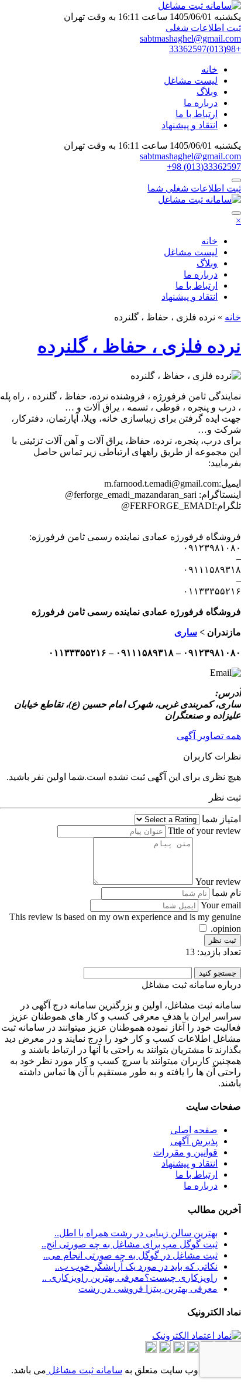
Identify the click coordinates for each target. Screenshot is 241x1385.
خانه (209, 69)
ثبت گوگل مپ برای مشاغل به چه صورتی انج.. (130, 1244)
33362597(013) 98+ (204, 167)
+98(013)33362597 (205, 49)
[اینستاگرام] (193, 1350)
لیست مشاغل (191, 81)
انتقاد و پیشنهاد (189, 125)
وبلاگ (207, 92)
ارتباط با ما (196, 114)
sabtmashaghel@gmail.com (190, 38)
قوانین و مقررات (185, 1152)
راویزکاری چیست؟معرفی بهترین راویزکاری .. (130, 1278)
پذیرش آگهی (194, 1141)
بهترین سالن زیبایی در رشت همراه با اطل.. (136, 1233)
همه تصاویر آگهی (209, 736)
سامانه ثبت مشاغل (84, 1370)
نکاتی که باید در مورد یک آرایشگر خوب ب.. (136, 1266)
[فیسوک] (165, 1350)
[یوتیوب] (151, 1350)
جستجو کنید (217, 973)
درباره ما (201, 103)
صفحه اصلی (194, 1130)
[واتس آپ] (179, 1350)
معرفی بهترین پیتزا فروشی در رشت (148, 1289)
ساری (185, 632)
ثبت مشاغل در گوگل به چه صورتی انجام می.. (130, 1255)
